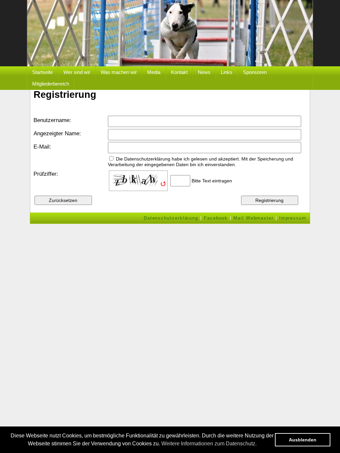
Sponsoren (255, 72)
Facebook (216, 218)
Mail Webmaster (253, 218)
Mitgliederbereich (50, 84)
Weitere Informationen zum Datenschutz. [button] (209, 443)
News (204, 72)
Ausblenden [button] (302, 439)
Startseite (42, 72)
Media (153, 72)
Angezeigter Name (56, 133)
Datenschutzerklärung (171, 218)
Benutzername (51, 120)
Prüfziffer (45, 174)
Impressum (292, 218)
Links (226, 72)
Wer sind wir (76, 72)
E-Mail (41, 147)
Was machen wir (119, 72)
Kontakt (179, 72)
